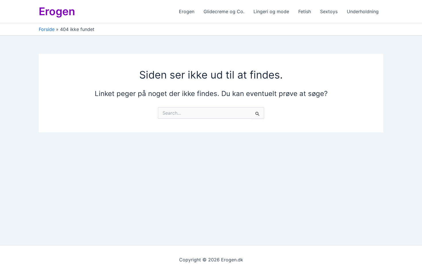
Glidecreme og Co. (224, 11)
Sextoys (329, 11)
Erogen (57, 11)
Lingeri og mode (271, 11)
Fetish (304, 11)
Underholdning (363, 11)
